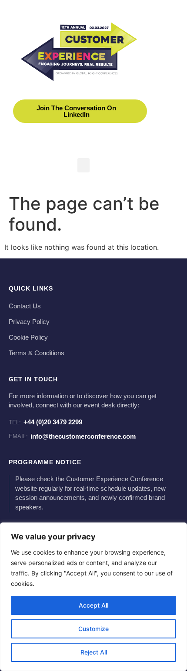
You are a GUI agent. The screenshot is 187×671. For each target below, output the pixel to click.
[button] (83, 165)
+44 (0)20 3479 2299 (45, 422)
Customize (93, 628)
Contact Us (25, 306)
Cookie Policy (28, 337)
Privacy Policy (29, 321)
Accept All (93, 605)
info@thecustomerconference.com (72, 436)
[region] (93, 596)
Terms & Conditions (36, 353)
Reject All (93, 652)
